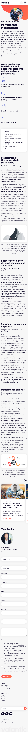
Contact (3, 683)
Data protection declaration (7, 722)
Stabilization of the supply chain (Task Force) (14, 135)
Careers (3, 700)
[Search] (21, 2)
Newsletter (4, 698)
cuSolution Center (6, 688)
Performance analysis (11, 146)
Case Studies (4, 685)
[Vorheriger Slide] (22, 480)
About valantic (5, 693)
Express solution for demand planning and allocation (13, 139)
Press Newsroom (5, 697)
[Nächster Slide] (25, 480)
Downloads (4, 687)
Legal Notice (4, 720)
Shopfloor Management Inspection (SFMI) (14, 142)
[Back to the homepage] (5, 3)
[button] (25, 2)
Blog (2, 695)
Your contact (8, 148)
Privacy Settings (5, 719)
